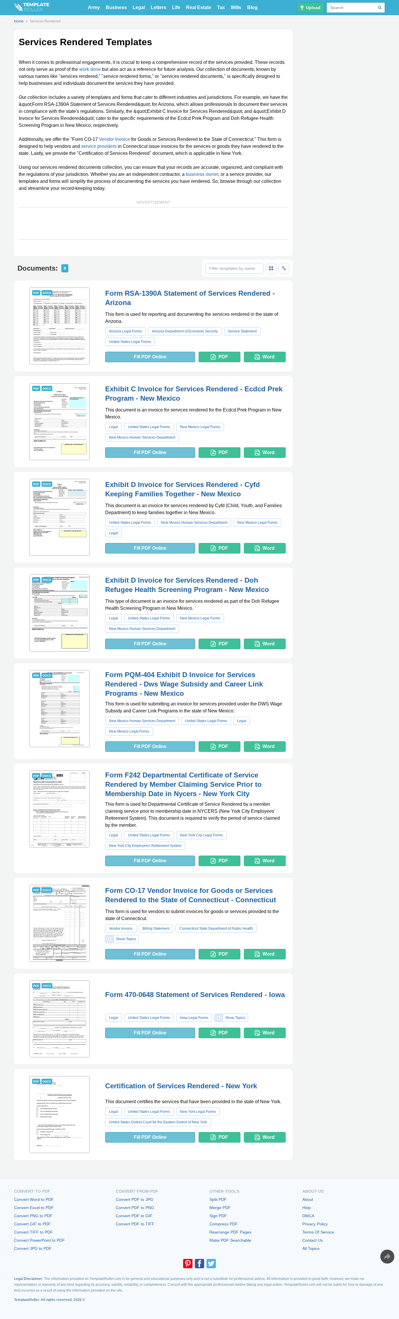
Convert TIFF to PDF (33, 1232)
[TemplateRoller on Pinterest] (187, 1263)
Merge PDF (220, 1207)
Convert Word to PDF (34, 1199)
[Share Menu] (387, 1257)
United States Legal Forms (130, 342)
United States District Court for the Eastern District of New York (158, 1122)
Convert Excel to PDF (34, 1207)
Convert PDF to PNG (135, 1207)
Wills (236, 7)
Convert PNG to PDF (33, 1215)
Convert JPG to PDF (33, 1248)
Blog (252, 7)
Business (116, 7)
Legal (139, 7)
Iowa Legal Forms (194, 1018)
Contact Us (312, 1240)
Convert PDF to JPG (134, 1199)
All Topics (311, 1248)
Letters (158, 7)
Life (176, 7)
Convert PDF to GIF (134, 1215)
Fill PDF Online (150, 356)
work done (90, 69)
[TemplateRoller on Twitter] (211, 1263)
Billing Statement (156, 928)
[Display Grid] (271, 268)
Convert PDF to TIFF (135, 1224)
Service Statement (242, 331)
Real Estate (198, 7)
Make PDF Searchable (230, 1240)
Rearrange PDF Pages (230, 1232)
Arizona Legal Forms (125, 331)
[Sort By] (284, 268)
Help (306, 1207)
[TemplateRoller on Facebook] (199, 1263)
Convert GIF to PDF (32, 1224)
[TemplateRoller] (31, 7)
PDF (223, 356)
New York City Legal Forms (201, 835)
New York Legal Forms (198, 1112)
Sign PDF (218, 1215)
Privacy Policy (315, 1224)
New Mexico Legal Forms (200, 427)
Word (269, 356)
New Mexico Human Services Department (142, 437)
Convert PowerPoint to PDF (39, 1240)
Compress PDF (223, 1224)
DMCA (308, 1215)
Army (94, 7)
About (307, 1199)
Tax (221, 7)
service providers (99, 146)
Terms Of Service (318, 1232)
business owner (202, 174)
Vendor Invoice (114, 139)
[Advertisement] (153, 223)
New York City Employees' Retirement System (145, 846)
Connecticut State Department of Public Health (216, 928)
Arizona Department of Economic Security (185, 331)
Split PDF (218, 1199)
